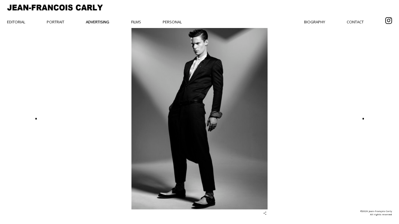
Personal (172, 21)
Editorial (16, 21)
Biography (314, 21)
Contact (355, 21)
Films (136, 21)
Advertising (97, 21)
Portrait (55, 21)
